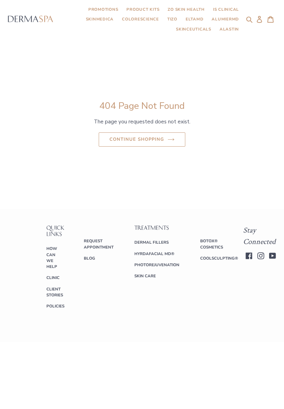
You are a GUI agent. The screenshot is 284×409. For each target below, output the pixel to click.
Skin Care (145, 276)
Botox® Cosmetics (211, 244)
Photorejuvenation (156, 265)
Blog (89, 258)
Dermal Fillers (151, 242)
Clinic (53, 277)
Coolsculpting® (219, 258)
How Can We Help (51, 257)
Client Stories (54, 292)
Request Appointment (99, 244)
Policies (55, 306)
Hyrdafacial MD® (154, 253)
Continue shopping (137, 139)
